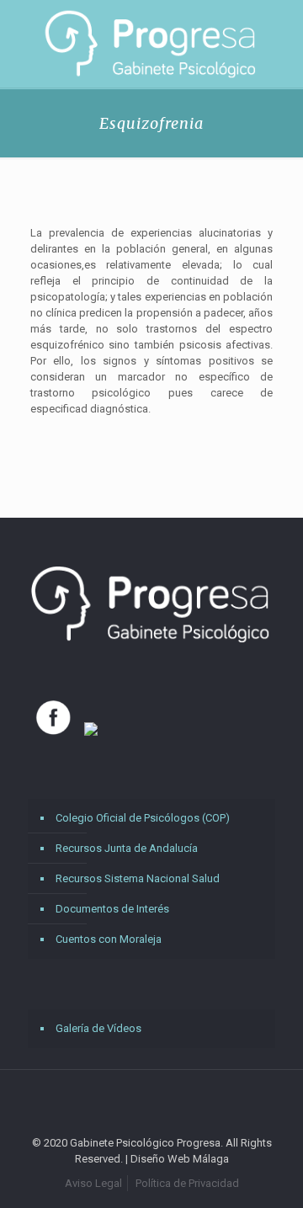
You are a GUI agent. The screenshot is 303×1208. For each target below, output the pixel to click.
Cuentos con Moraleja (109, 939)
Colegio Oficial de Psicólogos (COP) (143, 818)
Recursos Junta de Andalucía (127, 848)
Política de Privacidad (187, 1183)
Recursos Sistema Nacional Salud (138, 878)
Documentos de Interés (112, 908)
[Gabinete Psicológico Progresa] (151, 43)
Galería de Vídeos (98, 1028)
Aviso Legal (93, 1183)
